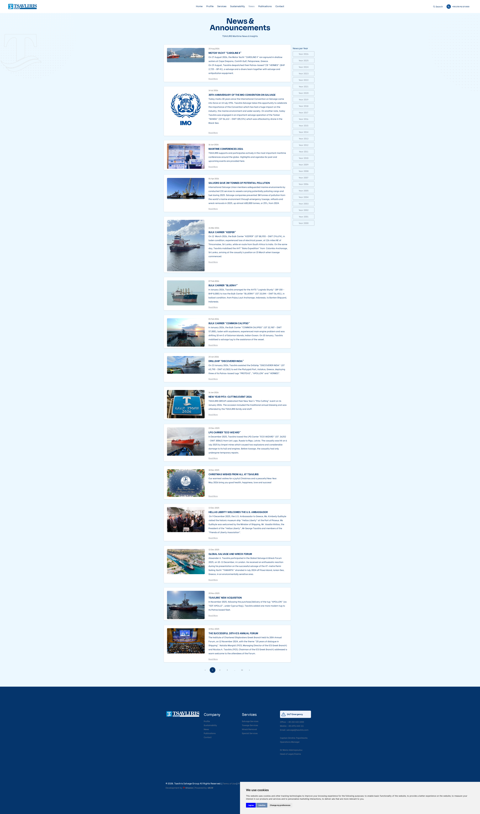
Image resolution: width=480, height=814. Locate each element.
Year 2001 (303, 216)
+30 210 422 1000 (295, 721)
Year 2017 (303, 112)
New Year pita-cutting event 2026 (230, 396)
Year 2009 (303, 164)
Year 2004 (303, 197)
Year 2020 (303, 92)
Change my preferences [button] (280, 805)
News (251, 6)
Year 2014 (303, 131)
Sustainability (237, 6)
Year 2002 (303, 210)
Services (221, 6)
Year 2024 (303, 66)
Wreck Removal (249, 729)
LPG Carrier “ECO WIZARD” (224, 432)
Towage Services (250, 725)
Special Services (250, 733)
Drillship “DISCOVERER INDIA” (226, 360)
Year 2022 (303, 79)
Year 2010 (303, 158)
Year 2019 (303, 99)
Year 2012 (303, 145)
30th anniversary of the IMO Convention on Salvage (242, 94)
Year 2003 (303, 203)
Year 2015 (303, 125)
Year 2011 (303, 151)
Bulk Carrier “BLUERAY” (223, 285)
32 (242, 670)
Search (439, 7)
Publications (265, 6)
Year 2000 (303, 223)
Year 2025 (303, 60)
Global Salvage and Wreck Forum (230, 553)
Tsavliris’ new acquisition (225, 597)
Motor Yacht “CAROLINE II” (224, 52)
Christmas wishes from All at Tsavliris (233, 474)
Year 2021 (303, 86)
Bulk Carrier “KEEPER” (222, 231)
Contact (279, 6)
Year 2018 (303, 105)
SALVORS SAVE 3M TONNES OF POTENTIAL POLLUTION (239, 182)
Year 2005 (303, 190)
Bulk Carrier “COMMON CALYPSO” (229, 323)
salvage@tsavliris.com (297, 729)
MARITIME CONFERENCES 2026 (225, 148)
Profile (210, 6)
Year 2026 (303, 53)
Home (199, 6)
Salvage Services (250, 721)
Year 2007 (303, 177)
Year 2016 (303, 118)
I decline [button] (261, 805)
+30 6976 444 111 (296, 725)
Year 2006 (303, 184)
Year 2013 (303, 138)
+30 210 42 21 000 (460, 6)
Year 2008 (303, 171)
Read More (213, 78)
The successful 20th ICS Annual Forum (233, 633)
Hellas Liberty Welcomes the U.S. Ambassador (238, 511)
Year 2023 (303, 73)
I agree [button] (251, 805)
